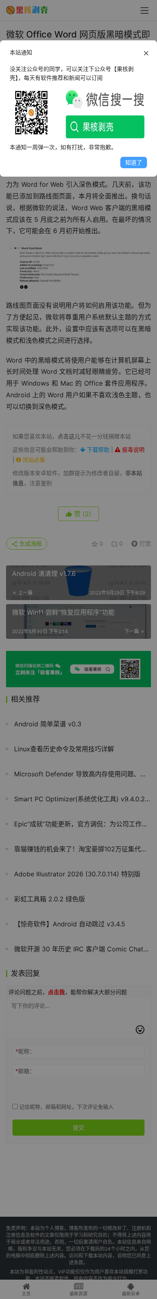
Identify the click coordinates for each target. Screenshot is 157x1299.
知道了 (133, 162)
